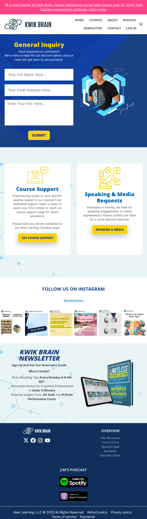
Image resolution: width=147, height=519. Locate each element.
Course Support (37, 189)
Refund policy (97, 512)
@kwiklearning (73, 300)
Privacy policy (121, 512)
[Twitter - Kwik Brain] (26, 440)
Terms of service (64, 517)
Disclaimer (87, 517)
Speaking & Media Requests (109, 197)
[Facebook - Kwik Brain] (33, 440)
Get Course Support (37, 238)
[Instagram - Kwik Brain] (40, 440)
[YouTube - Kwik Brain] (47, 440)
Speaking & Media (110, 230)
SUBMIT (39, 135)
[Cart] (141, 24)
